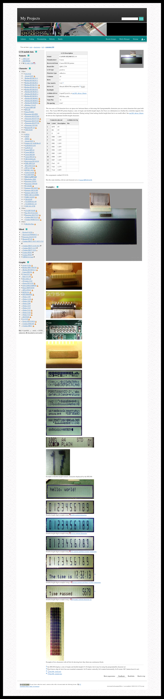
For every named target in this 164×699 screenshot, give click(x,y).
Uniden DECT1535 (31, 217)
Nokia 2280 (27, 303)
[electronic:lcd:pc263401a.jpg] (64, 412)
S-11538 (25, 319)
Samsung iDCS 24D (31, 190)
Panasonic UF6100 (31, 183)
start (30, 47)
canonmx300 (49, 47)
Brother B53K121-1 (31, 78)
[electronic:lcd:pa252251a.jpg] (58, 462)
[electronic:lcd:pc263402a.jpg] (64, 421)
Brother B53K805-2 (31, 101)
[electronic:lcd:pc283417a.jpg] (70, 575)
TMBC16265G (30, 197)
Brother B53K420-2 (31, 89)
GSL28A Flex (29, 224)
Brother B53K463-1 (31, 92)
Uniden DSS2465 (28, 324)
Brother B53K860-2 (31, 103)
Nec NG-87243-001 (31, 213)
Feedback (121, 676)
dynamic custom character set (81, 599)
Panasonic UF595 (30, 181)
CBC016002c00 (30, 159)
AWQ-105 (26, 59)
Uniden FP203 (27, 252)
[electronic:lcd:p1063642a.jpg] (70, 543)
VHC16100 (29, 130)
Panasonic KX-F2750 (29, 237)
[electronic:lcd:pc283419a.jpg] (70, 507)
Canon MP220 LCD (85, 180)
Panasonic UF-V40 (31, 125)
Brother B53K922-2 (29, 270)
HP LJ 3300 (29, 168)
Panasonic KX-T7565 (32, 116)
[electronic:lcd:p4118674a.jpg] (94, 225)
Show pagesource (109, 676)
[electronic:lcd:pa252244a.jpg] (70, 442)
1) (63, 82)
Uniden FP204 (27, 255)
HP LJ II (27, 109)
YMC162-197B (30, 206)
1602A (27, 134)
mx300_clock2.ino (56, 674)
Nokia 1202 (27, 301)
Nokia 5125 (27, 314)
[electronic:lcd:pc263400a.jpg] (64, 402)
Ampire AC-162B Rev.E (33, 143)
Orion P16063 (29, 112)
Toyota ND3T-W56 (28, 321)
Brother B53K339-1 (31, 85)
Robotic (52, 39)
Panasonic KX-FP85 (31, 114)
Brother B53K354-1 (31, 87)
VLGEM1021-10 (30, 204)
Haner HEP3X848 (28, 288)
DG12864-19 (26, 279)
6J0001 (27, 139)
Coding (31, 39)
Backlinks (131, 676)
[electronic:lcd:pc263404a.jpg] (70, 489)
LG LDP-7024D (30, 210)
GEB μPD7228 (30, 163)
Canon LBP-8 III (30, 107)
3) (94, 574)
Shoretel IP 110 (30, 127)
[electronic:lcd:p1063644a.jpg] (70, 525)
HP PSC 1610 (29, 170)
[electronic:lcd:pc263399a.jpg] (64, 393)
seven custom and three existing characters (87, 582)
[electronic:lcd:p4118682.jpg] (64, 305)
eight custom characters (79, 515)
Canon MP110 (29, 150)
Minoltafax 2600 (30, 179)
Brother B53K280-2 (31, 83)
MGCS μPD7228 (31, 177)
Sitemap (135, 39)
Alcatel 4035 (29, 141)
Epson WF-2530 (28, 283)
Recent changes (111, 39)
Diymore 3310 (27, 281)
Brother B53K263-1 (31, 80)
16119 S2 (28, 74)
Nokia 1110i (27, 299)
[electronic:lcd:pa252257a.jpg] (64, 329)
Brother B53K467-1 (31, 94)
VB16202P (28, 199)
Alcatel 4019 (29, 76)
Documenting (41, 39)
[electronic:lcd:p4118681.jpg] (64, 276)
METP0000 (26, 61)
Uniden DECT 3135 (29, 248)
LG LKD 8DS (29, 174)
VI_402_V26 (29, 63)
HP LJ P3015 (27, 290)
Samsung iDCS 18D (31, 192)
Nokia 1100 (27, 297)
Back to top (141, 676)
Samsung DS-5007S (31, 188)
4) (94, 591)
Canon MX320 (30, 157)
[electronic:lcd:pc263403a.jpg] (64, 431)
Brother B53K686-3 (31, 98)
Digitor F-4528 (27, 232)
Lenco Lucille (29, 172)
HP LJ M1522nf (30, 166)
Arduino (23, 39)
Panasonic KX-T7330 (32, 121)
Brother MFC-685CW (29, 267)
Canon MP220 (29, 152)
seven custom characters (79, 533)
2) (80, 86)
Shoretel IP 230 (27, 239)
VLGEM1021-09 (30, 201)
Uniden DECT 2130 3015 (31, 246)
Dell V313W (26, 276)
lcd (43, 47)
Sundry (60, 39)
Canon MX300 (30, 154)
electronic (37, 47)
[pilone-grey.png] (34, 141)
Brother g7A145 (30, 105)
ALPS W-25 (29, 148)
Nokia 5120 (27, 312)
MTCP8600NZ (27, 294)
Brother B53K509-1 (31, 96)
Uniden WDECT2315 (32, 219)
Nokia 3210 (27, 306)
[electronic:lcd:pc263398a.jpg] (64, 383)
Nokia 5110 (27, 310)
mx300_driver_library (79, 93)
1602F (27, 136)
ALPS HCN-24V (30, 145)
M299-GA (25, 292)
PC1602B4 (28, 186)
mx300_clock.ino (55, 671)
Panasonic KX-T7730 (32, 118)
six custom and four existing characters (83, 551)
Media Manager (124, 39)
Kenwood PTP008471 (30, 234)
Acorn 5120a (26, 265)
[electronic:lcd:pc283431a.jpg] (70, 591)
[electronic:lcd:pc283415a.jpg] (70, 561)
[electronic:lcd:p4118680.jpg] (64, 354)
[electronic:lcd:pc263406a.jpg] (55, 631)
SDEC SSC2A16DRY (32, 195)
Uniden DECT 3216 (29, 250)
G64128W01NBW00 (29, 285)
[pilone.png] (34, 76)
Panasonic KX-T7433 (32, 215)
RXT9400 (26, 317)
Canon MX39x (27, 272)
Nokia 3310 (27, 308)
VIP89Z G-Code (27, 257)
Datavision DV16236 (32, 161)
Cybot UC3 (26, 274)
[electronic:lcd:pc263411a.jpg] (64, 374)
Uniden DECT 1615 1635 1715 (33, 241)
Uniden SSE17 (27, 326)
